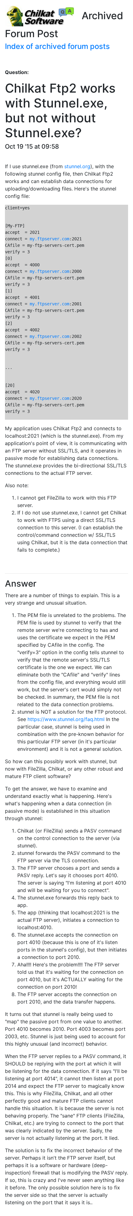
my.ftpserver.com (49, 238)
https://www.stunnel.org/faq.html (66, 719)
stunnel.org (77, 166)
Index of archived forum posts (57, 46)
